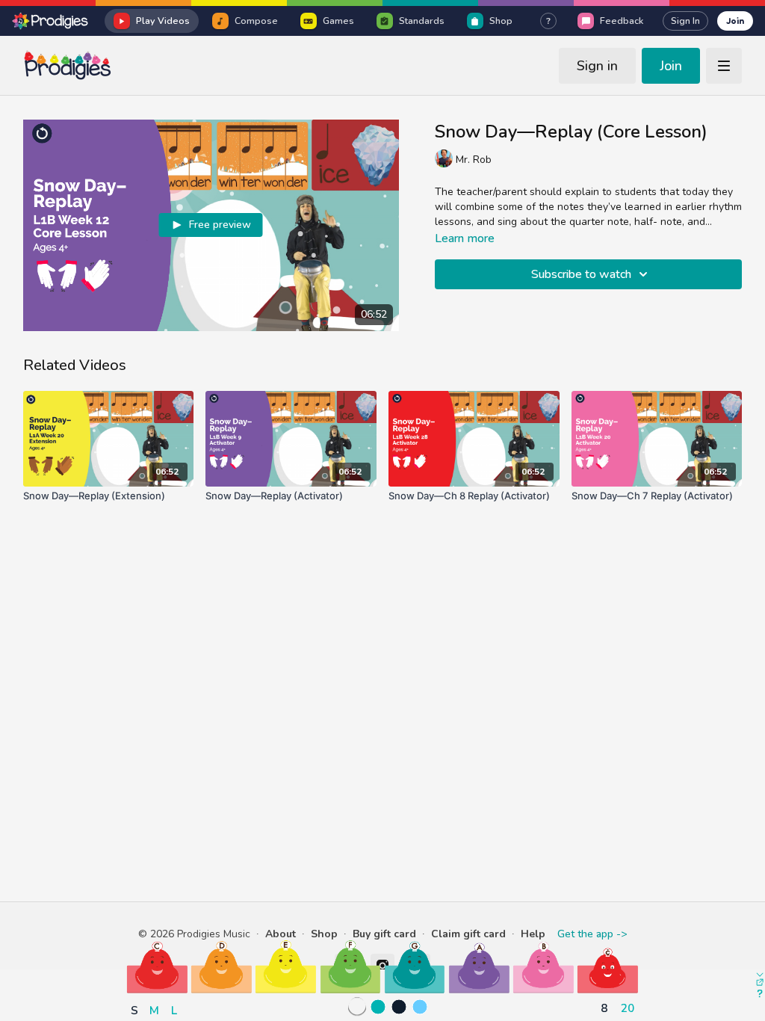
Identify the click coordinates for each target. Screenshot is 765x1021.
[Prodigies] (51, 21)
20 (627, 1008)
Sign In (685, 21)
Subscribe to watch (581, 274)
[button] (157, 966)
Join (735, 20)
